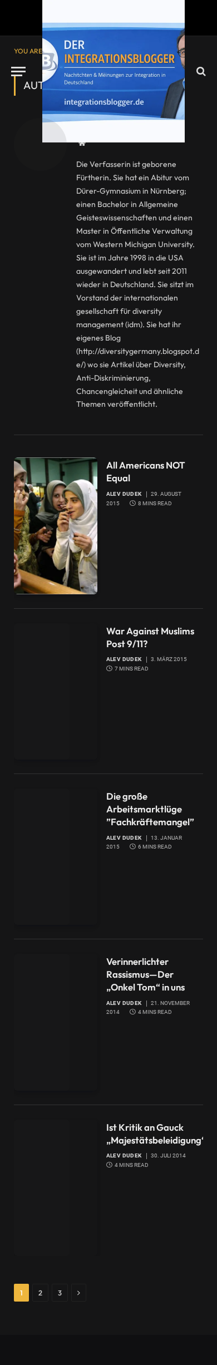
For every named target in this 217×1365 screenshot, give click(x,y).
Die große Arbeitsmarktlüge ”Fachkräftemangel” (150, 808)
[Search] (200, 71)
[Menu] (18, 71)
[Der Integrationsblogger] (113, 71)
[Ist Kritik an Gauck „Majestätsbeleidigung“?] (55, 1188)
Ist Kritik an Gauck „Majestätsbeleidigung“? (158, 1133)
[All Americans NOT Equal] (55, 525)
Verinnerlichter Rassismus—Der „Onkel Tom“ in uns (145, 974)
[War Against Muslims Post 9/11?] (55, 691)
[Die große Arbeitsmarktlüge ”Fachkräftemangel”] (55, 857)
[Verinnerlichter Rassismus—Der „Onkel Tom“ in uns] (55, 1022)
